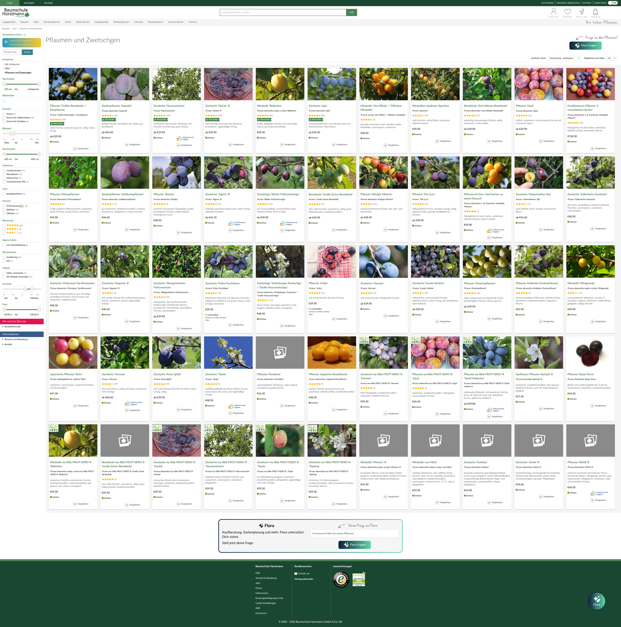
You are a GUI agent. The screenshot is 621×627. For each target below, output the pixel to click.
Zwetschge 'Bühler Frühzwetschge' (278, 194)
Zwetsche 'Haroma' (113, 374)
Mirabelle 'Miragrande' (581, 283)
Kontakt (587, 3)
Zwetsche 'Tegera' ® (217, 194)
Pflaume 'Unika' (318, 283)
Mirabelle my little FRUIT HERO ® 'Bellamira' (71, 464)
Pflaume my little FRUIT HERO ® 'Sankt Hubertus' (484, 376)
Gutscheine (547, 3)
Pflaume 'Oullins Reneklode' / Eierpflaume (68, 107)
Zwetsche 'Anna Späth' (167, 374)
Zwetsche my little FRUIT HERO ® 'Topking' (330, 464)
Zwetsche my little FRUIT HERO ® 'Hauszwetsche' (226, 464)
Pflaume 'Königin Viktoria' (376, 194)
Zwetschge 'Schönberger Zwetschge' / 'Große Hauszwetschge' (279, 285)
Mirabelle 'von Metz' (424, 462)
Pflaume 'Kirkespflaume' (65, 194)
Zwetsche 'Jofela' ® (527, 462)
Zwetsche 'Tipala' (215, 374)
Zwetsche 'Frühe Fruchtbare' (222, 283)
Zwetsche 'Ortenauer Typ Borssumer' (72, 283)
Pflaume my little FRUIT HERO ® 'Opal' (432, 376)
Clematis (138, 22)
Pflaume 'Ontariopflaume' (480, 283)
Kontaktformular (12, 327)
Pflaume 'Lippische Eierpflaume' (328, 374)
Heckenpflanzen (52, 22)
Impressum (261, 613)
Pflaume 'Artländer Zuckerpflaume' (537, 283)
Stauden (24, 22)
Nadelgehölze (102, 22)
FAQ (258, 573)
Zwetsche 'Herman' (372, 283)
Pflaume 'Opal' (525, 105)
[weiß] (4, 101)
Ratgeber (29, 3)
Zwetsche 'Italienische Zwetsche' (587, 194)
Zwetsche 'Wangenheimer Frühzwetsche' (169, 285)
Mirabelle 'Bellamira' (269, 105)
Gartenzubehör (176, 22)
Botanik (48, 3)
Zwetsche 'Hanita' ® (217, 105)
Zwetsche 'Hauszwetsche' (169, 105)
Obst (36, 22)
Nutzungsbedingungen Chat (269, 598)
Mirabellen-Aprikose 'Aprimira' (430, 105)
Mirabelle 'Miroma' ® (373, 462)
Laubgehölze (9, 22)
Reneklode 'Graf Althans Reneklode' (486, 105)
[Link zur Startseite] (16, 12)
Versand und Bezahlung (16, 339)
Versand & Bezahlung (568, 3)
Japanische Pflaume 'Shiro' (66, 374)
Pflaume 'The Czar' (423, 194)
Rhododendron (155, 22)
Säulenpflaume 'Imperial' (117, 105)
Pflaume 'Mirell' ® (578, 462)
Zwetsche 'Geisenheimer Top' (533, 194)
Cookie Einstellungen (266, 603)
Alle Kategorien (12, 64)
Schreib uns (304, 573)
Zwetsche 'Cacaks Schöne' (428, 283)
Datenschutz (262, 593)
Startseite (6, 29)
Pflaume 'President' (269, 374)
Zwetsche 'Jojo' (318, 105)
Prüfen (27, 52)
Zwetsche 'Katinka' (475, 462)
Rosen (68, 22)
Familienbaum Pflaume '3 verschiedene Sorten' (582, 107)
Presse (259, 588)
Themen (192, 22)
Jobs (258, 583)
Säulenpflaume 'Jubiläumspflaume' (123, 194)
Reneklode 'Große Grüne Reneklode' (331, 194)
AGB (258, 608)
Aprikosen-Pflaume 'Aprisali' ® (534, 374)
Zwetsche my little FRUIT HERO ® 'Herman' (381, 376)
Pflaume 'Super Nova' (580, 374)
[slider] (4, 84)
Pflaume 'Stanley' (164, 194)
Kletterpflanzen (121, 22)
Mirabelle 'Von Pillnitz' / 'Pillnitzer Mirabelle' (381, 107)
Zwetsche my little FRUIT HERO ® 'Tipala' (278, 464)
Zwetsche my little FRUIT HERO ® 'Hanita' (174, 464)
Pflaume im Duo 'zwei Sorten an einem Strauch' (483, 196)
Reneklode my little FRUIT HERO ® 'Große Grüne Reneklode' (123, 464)
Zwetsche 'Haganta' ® (115, 283)
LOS (351, 12)
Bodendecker (83, 22)
